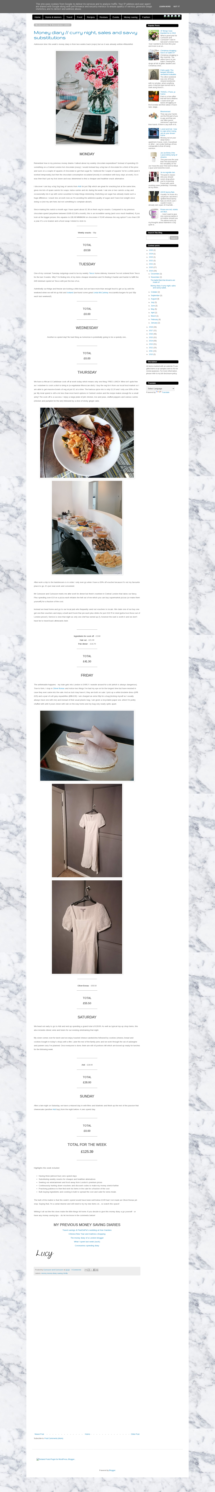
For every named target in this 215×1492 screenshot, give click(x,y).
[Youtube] (180, 16)
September (155, 296)
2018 (151, 327)
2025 (151, 250)
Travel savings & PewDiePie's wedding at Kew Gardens (87, 1230)
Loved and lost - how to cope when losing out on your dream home (168, 132)
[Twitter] (169, 16)
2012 (151, 348)
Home (38, 17)
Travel (69, 17)
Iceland (70, 292)
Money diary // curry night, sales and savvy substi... (163, 287)
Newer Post (39, 1434)
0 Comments (76, 1270)
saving (60, 1273)
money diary (51, 1273)
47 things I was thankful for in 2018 (168, 32)
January (154, 323)
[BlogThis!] (88, 1269)
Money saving (130, 17)
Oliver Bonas (58, 688)
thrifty (65, 1273)
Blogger (112, 1470)
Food (79, 17)
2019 (151, 271)
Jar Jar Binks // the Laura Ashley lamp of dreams (168, 155)
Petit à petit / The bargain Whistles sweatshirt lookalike (168, 72)
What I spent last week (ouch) (87, 1242)
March (153, 316)
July (153, 302)
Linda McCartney (100, 292)
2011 (151, 351)
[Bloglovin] (165, 16)
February (154, 319)
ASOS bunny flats (167, 192)
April (153, 313)
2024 (151, 254)
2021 (151, 264)
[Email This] (86, 1269)
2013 (151, 344)
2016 (151, 334)
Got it (176, 7)
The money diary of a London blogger (87, 1238)
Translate (165, 392)
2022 (151, 261)
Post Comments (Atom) (53, 1438)
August (154, 299)
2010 (151, 354)
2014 (151, 341)
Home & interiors (53, 17)
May (153, 309)
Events (115, 17)
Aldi (79, 186)
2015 (151, 337)
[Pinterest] (172, 16)
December (155, 274)
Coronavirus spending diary (87, 1246)
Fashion (146, 17)
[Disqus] (87, 1318)
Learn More (165, 7)
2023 (151, 257)
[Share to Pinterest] (97, 1269)
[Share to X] (91, 1269)
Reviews (103, 17)
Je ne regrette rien (167, 172)
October (154, 292)
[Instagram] (176, 16)
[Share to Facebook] (94, 1269)
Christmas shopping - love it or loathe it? (168, 52)
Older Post (135, 1434)
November (155, 277)
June (153, 306)
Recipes (91, 17)
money (43, 1273)
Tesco (91, 273)
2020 (151, 267)
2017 (151, 331)
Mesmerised (165, 112)
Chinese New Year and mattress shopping (87, 1234)
